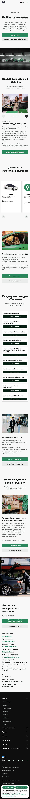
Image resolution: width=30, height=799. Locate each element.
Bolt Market (6, 718)
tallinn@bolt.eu (6, 636)
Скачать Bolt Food (15, 545)
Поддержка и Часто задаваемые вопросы (15, 621)
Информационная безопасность (10, 780)
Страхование (5, 773)
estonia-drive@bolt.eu (9, 646)
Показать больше (14, 316)
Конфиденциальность (8, 770)
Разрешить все (9, 787)
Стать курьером (15, 281)
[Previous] (3, 116)
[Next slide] (26, 216)
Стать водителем (15, 276)
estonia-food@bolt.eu (9, 641)
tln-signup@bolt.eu (8, 652)
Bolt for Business (7, 721)
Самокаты (5, 705)
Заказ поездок (7, 702)
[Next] (26, 116)
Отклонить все (21, 787)
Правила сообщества (8, 783)
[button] (15, 698)
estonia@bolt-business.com (11, 657)
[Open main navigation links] (26, 2)
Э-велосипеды (7, 708)
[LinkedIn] (23, 760)
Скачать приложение (15, 459)
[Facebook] (9, 760)
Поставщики (5, 764)
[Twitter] (13, 760)
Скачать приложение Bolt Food (15, 39)
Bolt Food (5, 714)
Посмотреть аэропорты (15, 464)
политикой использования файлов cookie (11, 793)
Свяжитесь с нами (15, 626)
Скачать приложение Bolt (15, 152)
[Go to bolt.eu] (3, 2)
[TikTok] (27, 760)
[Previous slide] (3, 216)
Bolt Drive (5, 711)
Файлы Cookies (6, 776)
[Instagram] (18, 760)
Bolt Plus (5, 724)
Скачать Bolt (15, 35)
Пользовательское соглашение (10, 767)
